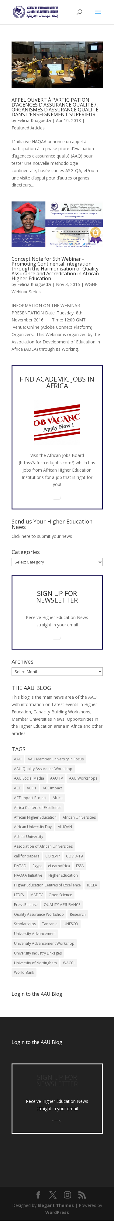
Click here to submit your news (42, 536)
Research (78, 914)
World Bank (24, 972)
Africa (58, 797)
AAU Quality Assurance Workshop (43, 768)
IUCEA (92, 885)
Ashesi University (28, 836)
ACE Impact (52, 788)
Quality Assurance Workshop (39, 914)
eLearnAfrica (59, 865)
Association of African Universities (43, 846)
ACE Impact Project (30, 797)
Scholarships (25, 923)
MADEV (36, 894)
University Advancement (35, 933)
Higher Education (63, 875)
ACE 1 (31, 788)
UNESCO (71, 923)
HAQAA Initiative (28, 875)
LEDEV (19, 894)
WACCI (68, 963)
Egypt (37, 865)
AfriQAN (65, 826)
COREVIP (52, 856)
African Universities (79, 817)
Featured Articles (28, 128)
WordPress (57, 1212)
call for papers (26, 856)
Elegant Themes (56, 1205)
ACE (17, 788)
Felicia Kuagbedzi (34, 120)
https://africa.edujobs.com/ (46, 463)
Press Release (26, 904)
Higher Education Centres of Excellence (47, 885)
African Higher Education (35, 817)
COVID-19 (74, 856)
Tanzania (49, 923)
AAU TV (56, 778)
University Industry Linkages (38, 953)
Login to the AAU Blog (37, 1042)
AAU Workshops (83, 778)
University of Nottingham (35, 963)
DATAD (20, 865)
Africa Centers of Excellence (37, 807)
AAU (18, 759)
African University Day (33, 826)
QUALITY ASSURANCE (62, 904)
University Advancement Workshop (44, 943)
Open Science (60, 894)
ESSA (80, 865)
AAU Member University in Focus (56, 759)
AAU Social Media (29, 778)
